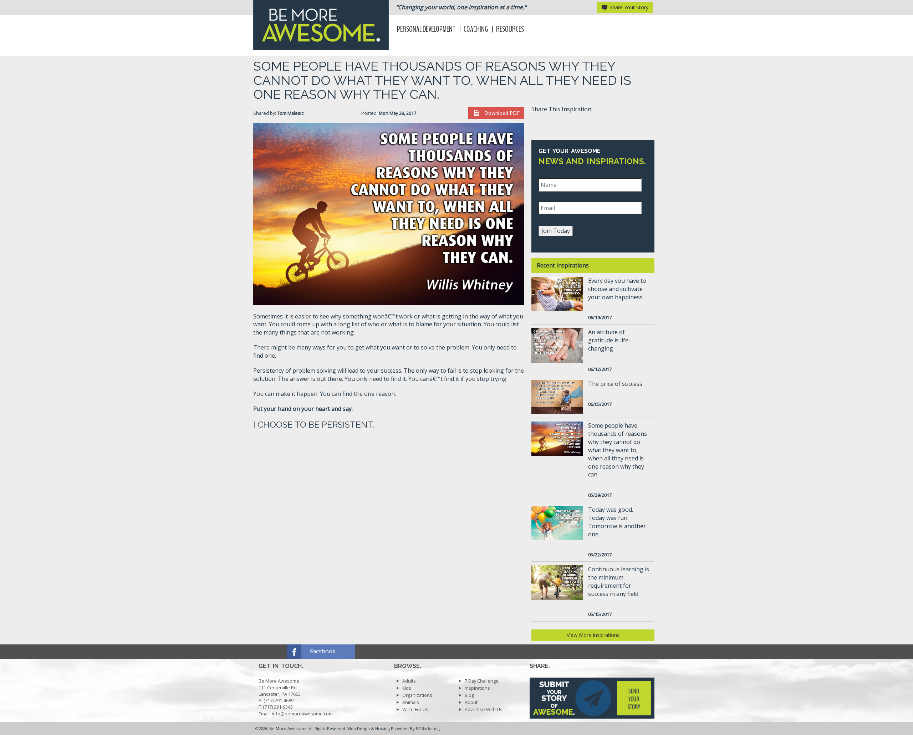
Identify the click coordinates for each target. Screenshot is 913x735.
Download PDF (500, 112)
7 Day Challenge (482, 681)
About (471, 702)
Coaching (476, 29)
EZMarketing (428, 728)
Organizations (417, 695)
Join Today (555, 231)
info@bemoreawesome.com (302, 713)
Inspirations (477, 688)
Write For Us (415, 709)
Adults (409, 681)
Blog (469, 695)
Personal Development (426, 29)
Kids (406, 688)
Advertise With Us (484, 709)
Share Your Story (628, 7)
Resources (510, 29)
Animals (410, 702)
